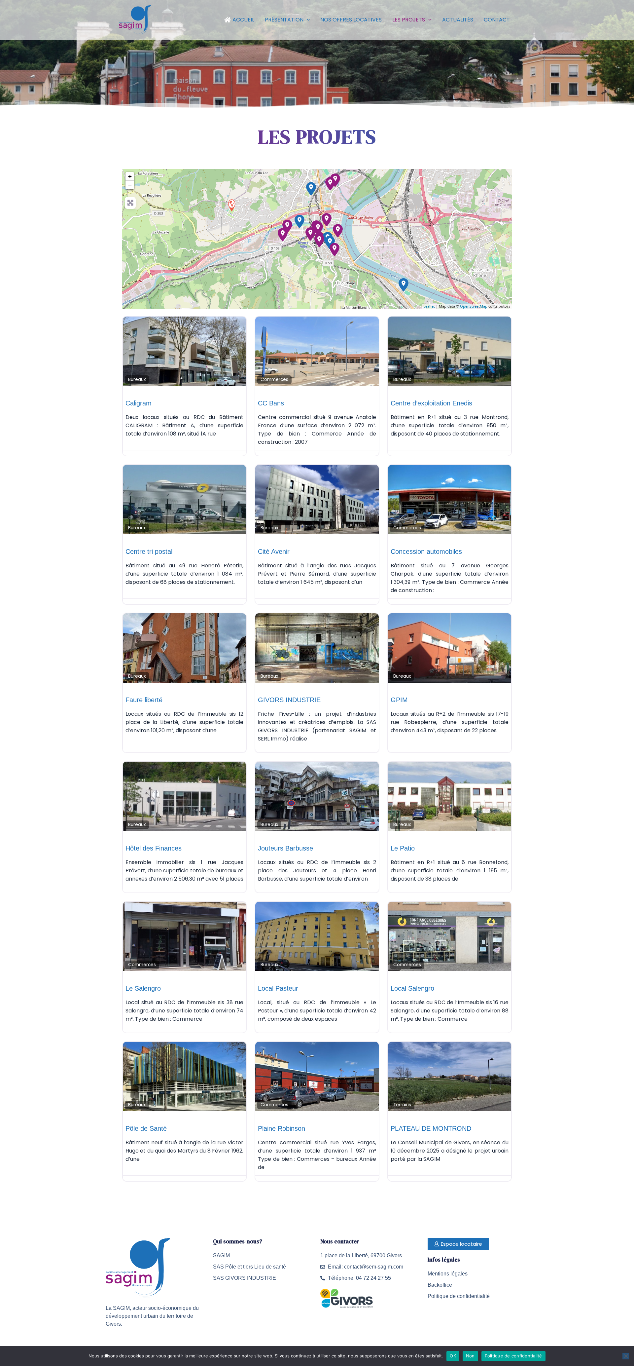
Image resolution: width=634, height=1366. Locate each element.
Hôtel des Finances (153, 848)
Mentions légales (448, 1273)
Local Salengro (412, 988)
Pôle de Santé (146, 1128)
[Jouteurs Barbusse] (334, 249)
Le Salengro (143, 988)
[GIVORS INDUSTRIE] (282, 234)
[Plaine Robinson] (311, 188)
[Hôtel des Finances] (319, 240)
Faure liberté (143, 699)
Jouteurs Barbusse (285, 848)
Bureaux (137, 379)
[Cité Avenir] (310, 234)
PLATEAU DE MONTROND (431, 1128)
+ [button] (130, 176)
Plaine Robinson (281, 1128)
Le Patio (403, 848)
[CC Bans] (403, 284)
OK (453, 1355)
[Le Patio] (330, 183)
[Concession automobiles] (299, 221)
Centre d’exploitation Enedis (431, 403)
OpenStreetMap (473, 306)
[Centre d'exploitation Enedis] (287, 226)
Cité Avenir (274, 551)
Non (470, 1355)
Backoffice (440, 1285)
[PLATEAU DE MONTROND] (231, 205)
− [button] (130, 184)
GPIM (399, 699)
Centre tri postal (148, 551)
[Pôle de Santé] (326, 219)
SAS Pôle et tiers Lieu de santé (249, 1267)
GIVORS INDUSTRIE (289, 699)
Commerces (274, 379)
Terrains (402, 1105)
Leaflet (429, 306)
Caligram (138, 403)
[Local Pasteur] (318, 228)
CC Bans (271, 403)
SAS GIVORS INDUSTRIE (244, 1278)
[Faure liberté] (337, 230)
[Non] (625, 1356)
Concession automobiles (426, 551)
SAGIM (221, 1255)
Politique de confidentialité (459, 1296)
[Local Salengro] (329, 242)
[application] (306, 20)
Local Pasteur (278, 988)
